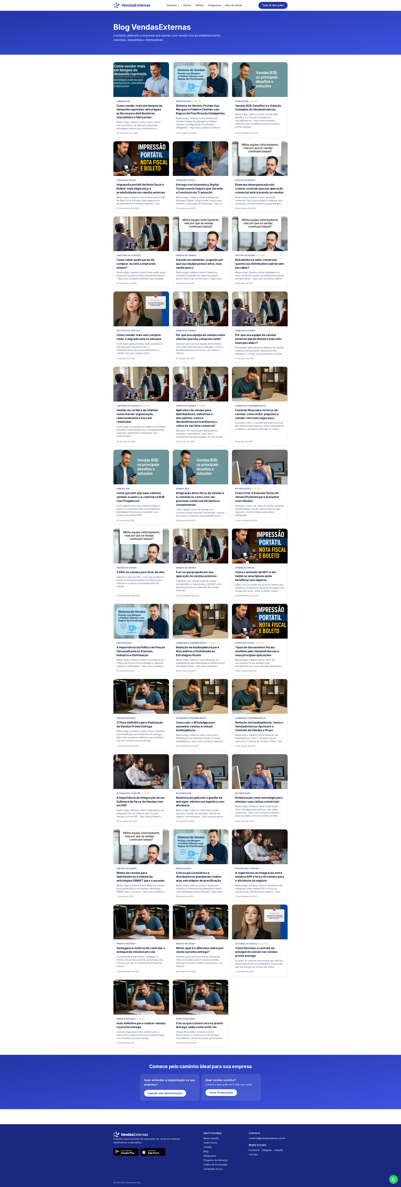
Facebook (254, 1150)
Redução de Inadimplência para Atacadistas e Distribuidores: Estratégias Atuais (197, 651)
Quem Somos (210, 1142)
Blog (206, 1151)
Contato (208, 1147)
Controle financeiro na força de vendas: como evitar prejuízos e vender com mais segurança (257, 414)
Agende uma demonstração (165, 1093)
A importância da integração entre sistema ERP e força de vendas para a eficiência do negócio (259, 876)
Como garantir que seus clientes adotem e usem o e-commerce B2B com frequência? (140, 496)
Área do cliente (234, 5)
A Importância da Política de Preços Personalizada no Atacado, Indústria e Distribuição (141, 651)
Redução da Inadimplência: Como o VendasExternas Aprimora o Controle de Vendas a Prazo (259, 726)
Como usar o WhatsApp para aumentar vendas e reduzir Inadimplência (195, 726)
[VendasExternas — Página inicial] (155, 1134)
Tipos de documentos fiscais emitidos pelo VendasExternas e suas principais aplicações (257, 651)
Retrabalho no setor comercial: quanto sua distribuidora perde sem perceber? (259, 263)
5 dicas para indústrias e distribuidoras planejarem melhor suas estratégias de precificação (199, 876)
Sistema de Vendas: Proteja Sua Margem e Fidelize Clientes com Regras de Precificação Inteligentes (200, 109)
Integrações (214, 5)
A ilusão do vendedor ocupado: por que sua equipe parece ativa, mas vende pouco (199, 263)
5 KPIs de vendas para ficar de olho (140, 572)
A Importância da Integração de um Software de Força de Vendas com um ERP (141, 801)
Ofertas (199, 5)
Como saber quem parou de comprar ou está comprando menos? (136, 263)
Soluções (173, 5)
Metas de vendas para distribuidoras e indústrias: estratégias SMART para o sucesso (140, 876)
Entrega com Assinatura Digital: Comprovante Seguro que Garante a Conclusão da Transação (199, 188)
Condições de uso (213, 1169)
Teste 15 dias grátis (273, 5)
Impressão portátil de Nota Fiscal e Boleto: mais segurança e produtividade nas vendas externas (141, 188)
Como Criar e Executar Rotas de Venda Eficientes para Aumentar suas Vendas (257, 496)
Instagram (267, 1150)
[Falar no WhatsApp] (393, 1179)
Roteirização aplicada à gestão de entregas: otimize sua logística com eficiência (200, 801)
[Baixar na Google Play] (125, 1152)
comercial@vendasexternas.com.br (267, 1138)
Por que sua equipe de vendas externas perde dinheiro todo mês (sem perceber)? (258, 338)
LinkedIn (278, 1150)
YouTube (253, 1154)
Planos (187, 5)
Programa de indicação (216, 1160)
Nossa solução (211, 1138)
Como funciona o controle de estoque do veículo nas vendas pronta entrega (256, 952)
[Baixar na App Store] (152, 1152)
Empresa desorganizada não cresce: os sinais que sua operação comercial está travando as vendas (259, 188)
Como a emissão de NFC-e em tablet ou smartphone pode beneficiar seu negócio (255, 576)
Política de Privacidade (215, 1164)
